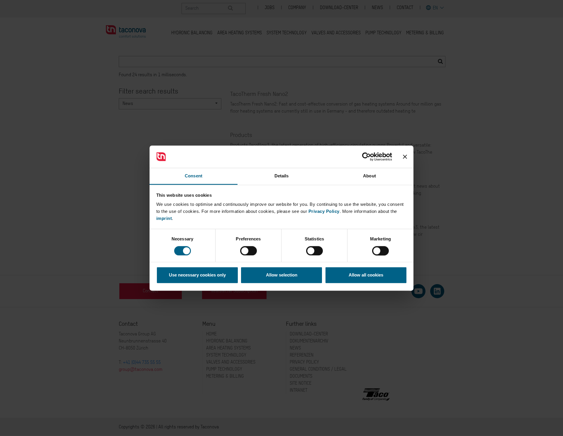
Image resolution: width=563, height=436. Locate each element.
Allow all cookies (366, 275)
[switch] (248, 250)
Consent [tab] (193, 176)
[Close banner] (405, 157)
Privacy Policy (324, 211)
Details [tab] (281, 176)
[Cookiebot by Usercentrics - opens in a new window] (366, 156)
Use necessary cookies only (197, 275)
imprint (164, 218)
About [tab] (369, 176)
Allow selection (281, 275)
